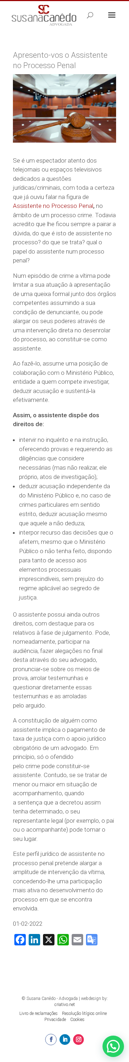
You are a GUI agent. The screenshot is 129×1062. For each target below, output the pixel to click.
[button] (113, 1046)
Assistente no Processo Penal (53, 205)
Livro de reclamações (38, 1013)
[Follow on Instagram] (78, 1039)
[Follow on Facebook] (51, 1039)
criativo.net (64, 1004)
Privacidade (55, 1019)
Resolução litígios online (84, 1013)
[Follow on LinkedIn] (64, 1039)
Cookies (77, 1019)
